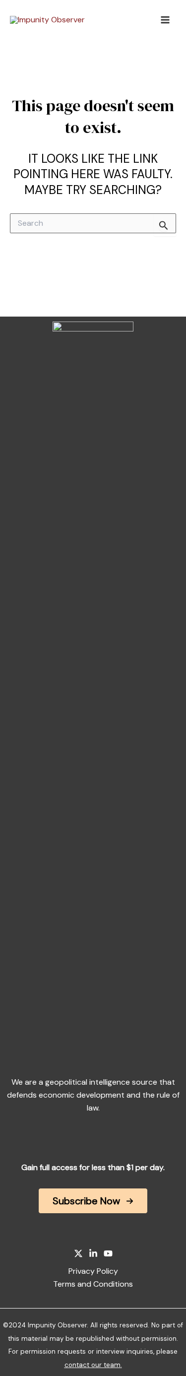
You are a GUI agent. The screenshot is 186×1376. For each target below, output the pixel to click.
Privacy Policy (93, 1271)
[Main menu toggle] (165, 20)
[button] (93, 1201)
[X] (78, 1253)
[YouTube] (108, 1253)
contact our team (92, 1365)
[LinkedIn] (93, 1253)
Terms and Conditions (93, 1284)
